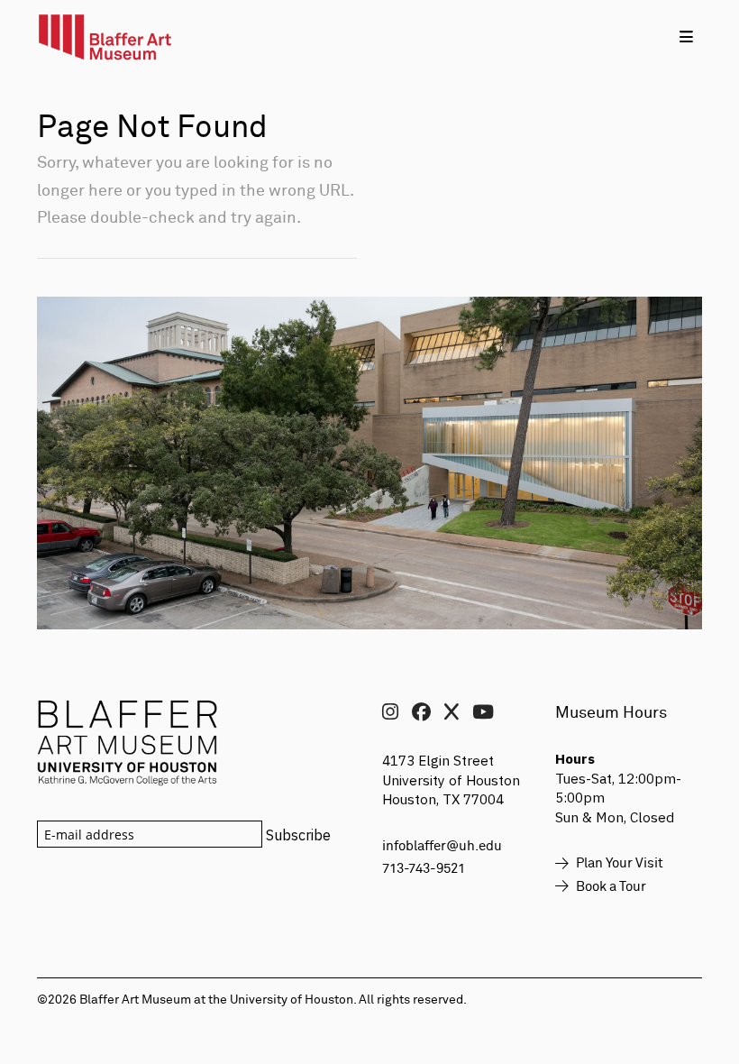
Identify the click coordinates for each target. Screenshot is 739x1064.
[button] (686, 36)
